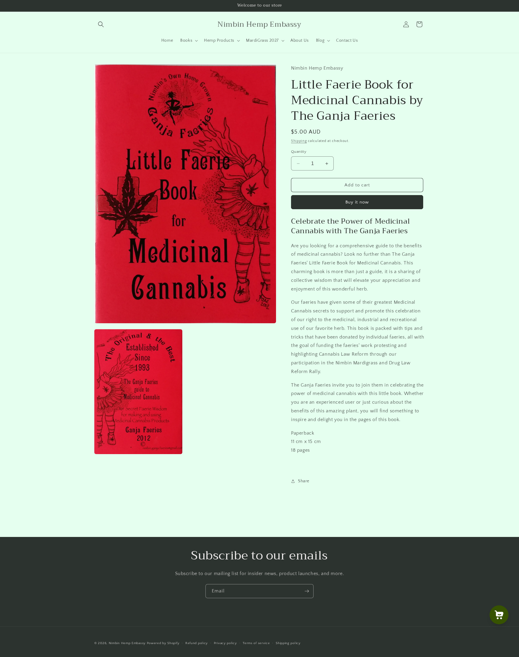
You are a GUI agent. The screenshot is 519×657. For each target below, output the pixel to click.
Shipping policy (288, 643)
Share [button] (303, 481)
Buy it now (357, 202)
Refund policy (196, 643)
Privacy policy (225, 643)
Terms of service (256, 643)
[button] (101, 24)
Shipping (299, 141)
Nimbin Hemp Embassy (127, 643)
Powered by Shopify (163, 643)
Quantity (298, 151)
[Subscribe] (306, 591)
